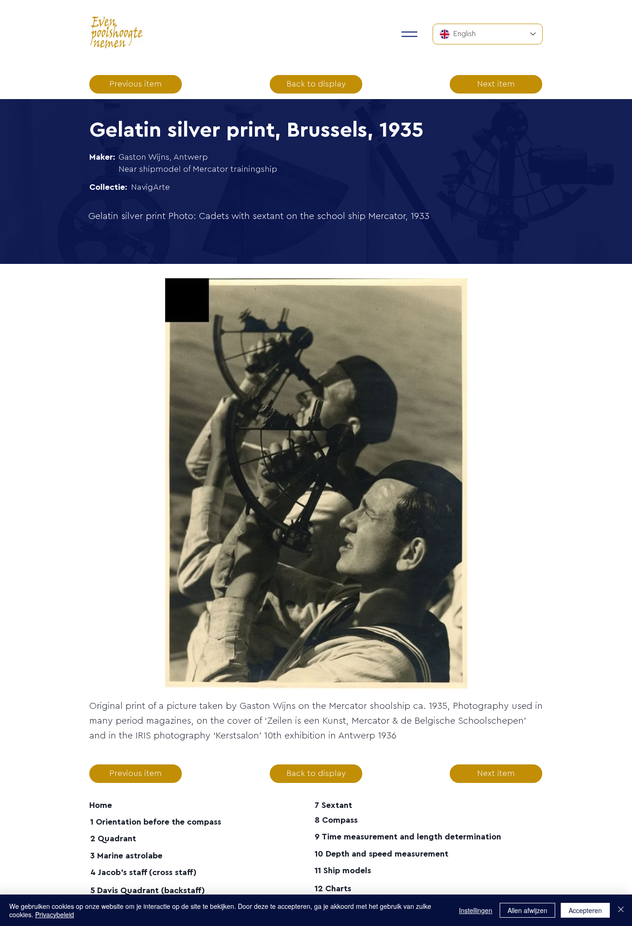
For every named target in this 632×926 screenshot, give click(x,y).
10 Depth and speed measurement (381, 854)
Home (100, 805)
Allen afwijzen (527, 910)
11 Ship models (343, 870)
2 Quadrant (113, 838)
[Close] (620, 910)
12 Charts (333, 888)
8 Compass (336, 820)
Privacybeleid (54, 914)
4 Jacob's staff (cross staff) (143, 872)
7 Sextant (333, 805)
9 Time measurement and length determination (408, 836)
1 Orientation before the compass (155, 822)
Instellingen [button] (475, 910)
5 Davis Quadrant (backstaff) (147, 890)
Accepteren (585, 910)
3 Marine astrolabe (126, 855)
